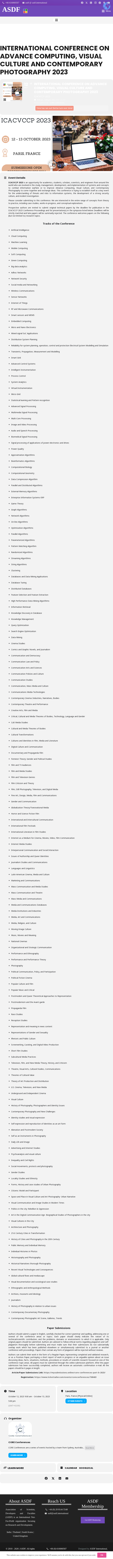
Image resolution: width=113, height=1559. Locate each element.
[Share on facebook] (46, 1478)
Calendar (71, 1468)
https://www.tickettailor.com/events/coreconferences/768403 (65, 1377)
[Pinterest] (100, 3)
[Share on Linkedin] (60, 1478)
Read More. (90, 1448)
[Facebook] (82, 3)
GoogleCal (86, 1468)
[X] (86, 3)
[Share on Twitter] (53, 1478)
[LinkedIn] (91, 3)
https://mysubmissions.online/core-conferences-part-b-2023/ (74, 1372)
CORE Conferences (19, 1442)
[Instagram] (95, 3)
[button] (106, 11)
